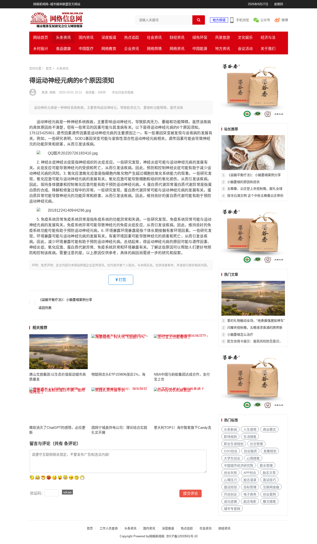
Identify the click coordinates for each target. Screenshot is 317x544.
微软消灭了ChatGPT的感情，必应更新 (57, 430)
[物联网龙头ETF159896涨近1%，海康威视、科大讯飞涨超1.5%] (120, 351)
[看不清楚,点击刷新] (67, 492)
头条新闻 (230, 429)
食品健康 (63, 49)
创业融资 (250, 451)
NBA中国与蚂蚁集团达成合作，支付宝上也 (182, 376)
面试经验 (230, 487)
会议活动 (245, 49)
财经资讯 (177, 37)
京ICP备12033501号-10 (181, 536)
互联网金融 (271, 487)
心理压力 (230, 480)
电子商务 (249, 494)
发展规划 (269, 451)
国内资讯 (86, 37)
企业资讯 (131, 49)
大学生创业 (232, 458)
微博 (284, 20)
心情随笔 (253, 458)
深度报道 (108, 37)
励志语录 (249, 480)
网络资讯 (177, 49)
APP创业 (249, 473)
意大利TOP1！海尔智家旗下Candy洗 (182, 427)
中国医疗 (86, 49)
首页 (49, 68)
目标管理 (249, 487)
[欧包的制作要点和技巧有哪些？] (253, 152)
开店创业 (230, 494)
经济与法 (268, 37)
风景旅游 (222, 37)
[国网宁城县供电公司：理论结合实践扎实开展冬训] (120, 404)
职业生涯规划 (233, 444)
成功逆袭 (230, 501)
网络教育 (108, 49)
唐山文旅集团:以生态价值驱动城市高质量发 (57, 376)
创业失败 (230, 473)
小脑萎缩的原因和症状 (243, 182)
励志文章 (269, 473)
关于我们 (268, 49)
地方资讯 (222, 49)
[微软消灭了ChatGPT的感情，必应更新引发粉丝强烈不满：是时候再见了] (58, 404)
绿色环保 (199, 37)
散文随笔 (269, 501)
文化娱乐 (245, 37)
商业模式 (269, 429)
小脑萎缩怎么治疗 (240, 334)
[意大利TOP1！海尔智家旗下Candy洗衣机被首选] (183, 404)
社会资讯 (154, 37)
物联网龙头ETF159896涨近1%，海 (118, 374)
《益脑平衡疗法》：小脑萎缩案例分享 (65, 299)
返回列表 (45, 308)
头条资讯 (63, 37)
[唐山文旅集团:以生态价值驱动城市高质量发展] (58, 351)
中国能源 (199, 49)
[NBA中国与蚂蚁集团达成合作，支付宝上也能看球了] (183, 351)
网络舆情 (154, 49)
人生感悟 (249, 429)
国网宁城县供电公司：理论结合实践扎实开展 (119, 430)
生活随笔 (249, 437)
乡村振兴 (40, 49)
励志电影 (249, 501)
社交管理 (256, 444)
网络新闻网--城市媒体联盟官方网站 (56, 4)
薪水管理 (266, 465)
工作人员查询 (109, 528)
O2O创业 (230, 451)
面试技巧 (269, 480)
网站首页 (40, 37)
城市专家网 (232, 509)
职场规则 (230, 437)
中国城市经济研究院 (238, 465)
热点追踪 (131, 37)
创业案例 (269, 494)
